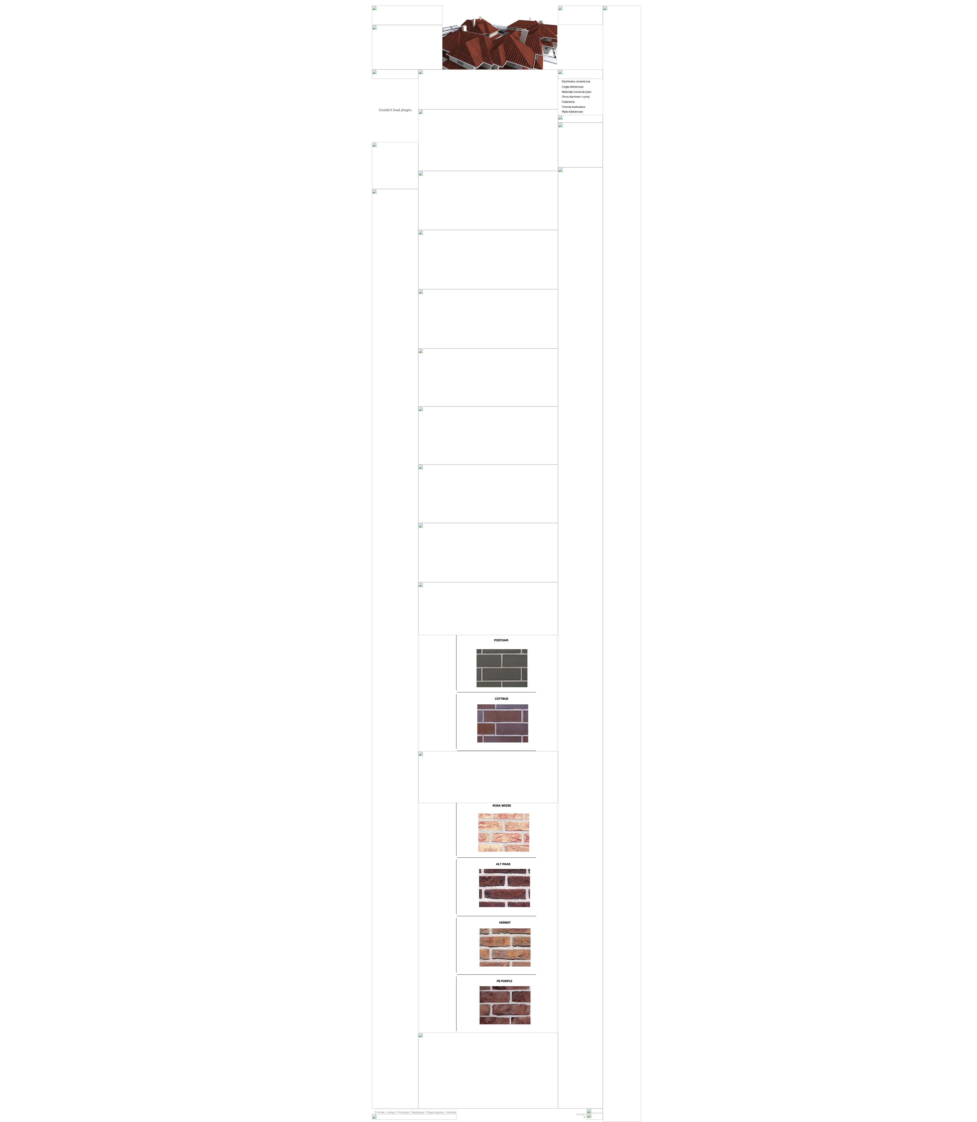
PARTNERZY (576, 53)
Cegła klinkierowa (572, 86)
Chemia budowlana (573, 106)
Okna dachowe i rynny (576, 96)
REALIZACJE (575, 47)
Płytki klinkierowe (572, 111)
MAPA (571, 59)
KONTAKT (573, 64)
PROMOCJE (575, 41)
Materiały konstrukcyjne (576, 91)
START (573, 30)
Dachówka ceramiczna (576, 81)
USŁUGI (572, 36)
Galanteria (568, 101)
